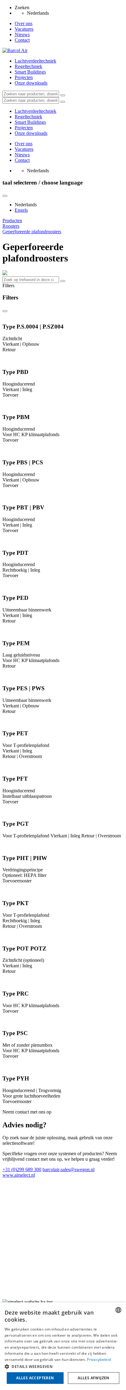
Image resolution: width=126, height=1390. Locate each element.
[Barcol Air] (15, 50)
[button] (63, 1366)
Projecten (24, 77)
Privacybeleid (99, 1359)
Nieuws (22, 34)
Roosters (10, 226)
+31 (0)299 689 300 (21, 1169)
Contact (22, 40)
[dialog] (63, 1346)
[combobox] (118, 1310)
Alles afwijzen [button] (93, 1377)
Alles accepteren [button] (35, 1377)
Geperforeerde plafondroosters (31, 231)
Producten (12, 220)
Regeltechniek (28, 66)
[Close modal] (4, 196)
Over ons (23, 23)
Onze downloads (31, 83)
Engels (21, 210)
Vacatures (24, 29)
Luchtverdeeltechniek (35, 60)
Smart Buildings (30, 71)
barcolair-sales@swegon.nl (68, 1169)
